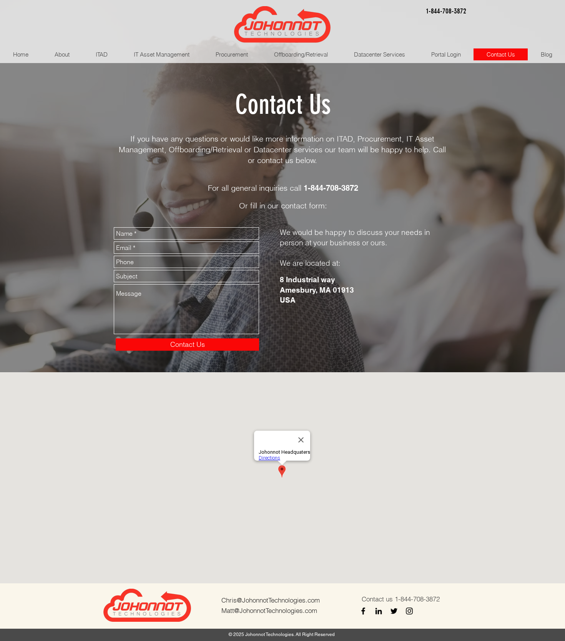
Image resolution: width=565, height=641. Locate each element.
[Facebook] (363, 611)
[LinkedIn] (378, 611)
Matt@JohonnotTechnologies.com (269, 610)
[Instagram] (409, 611)
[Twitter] (394, 611)
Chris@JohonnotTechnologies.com (270, 600)
